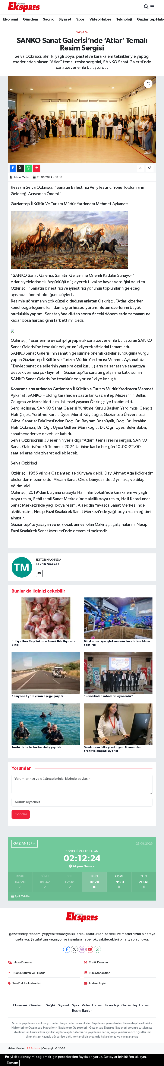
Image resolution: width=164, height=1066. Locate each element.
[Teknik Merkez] (22, 567)
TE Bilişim (33, 1048)
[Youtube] (89, 949)
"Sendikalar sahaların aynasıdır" (108, 696)
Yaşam (82, 32)
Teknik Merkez (22, 177)
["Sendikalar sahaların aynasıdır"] (118, 673)
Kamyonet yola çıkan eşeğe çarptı (37, 696)
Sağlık (48, 19)
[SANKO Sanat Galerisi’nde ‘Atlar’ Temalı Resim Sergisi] (82, 119)
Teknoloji (124, 19)
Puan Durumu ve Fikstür (29, 973)
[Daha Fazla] (36, 168)
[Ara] (146, 7)
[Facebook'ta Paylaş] (13, 168)
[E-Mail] (39, 573)
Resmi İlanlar (82, 1011)
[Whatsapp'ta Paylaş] (28, 168)
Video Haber (100, 19)
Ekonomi (10, 19)
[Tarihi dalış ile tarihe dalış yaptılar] (46, 724)
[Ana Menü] (152, 7)
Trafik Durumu (98, 962)
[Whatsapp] (97, 949)
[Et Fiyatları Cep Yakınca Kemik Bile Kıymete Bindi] (46, 618)
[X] (74, 949)
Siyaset (65, 19)
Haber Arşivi (97, 983)
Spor (80, 19)
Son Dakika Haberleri (26, 983)
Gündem (30, 19)
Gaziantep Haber (135, 1005)
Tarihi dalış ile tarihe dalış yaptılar (37, 747)
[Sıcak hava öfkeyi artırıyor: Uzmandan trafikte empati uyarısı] (118, 724)
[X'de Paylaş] (20, 168)
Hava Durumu (23, 962)
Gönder (21, 814)
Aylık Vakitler (23, 896)
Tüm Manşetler (99, 973)
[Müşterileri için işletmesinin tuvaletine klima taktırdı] (118, 618)
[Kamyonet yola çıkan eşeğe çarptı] (46, 673)
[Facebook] (66, 949)
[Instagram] (82, 949)
